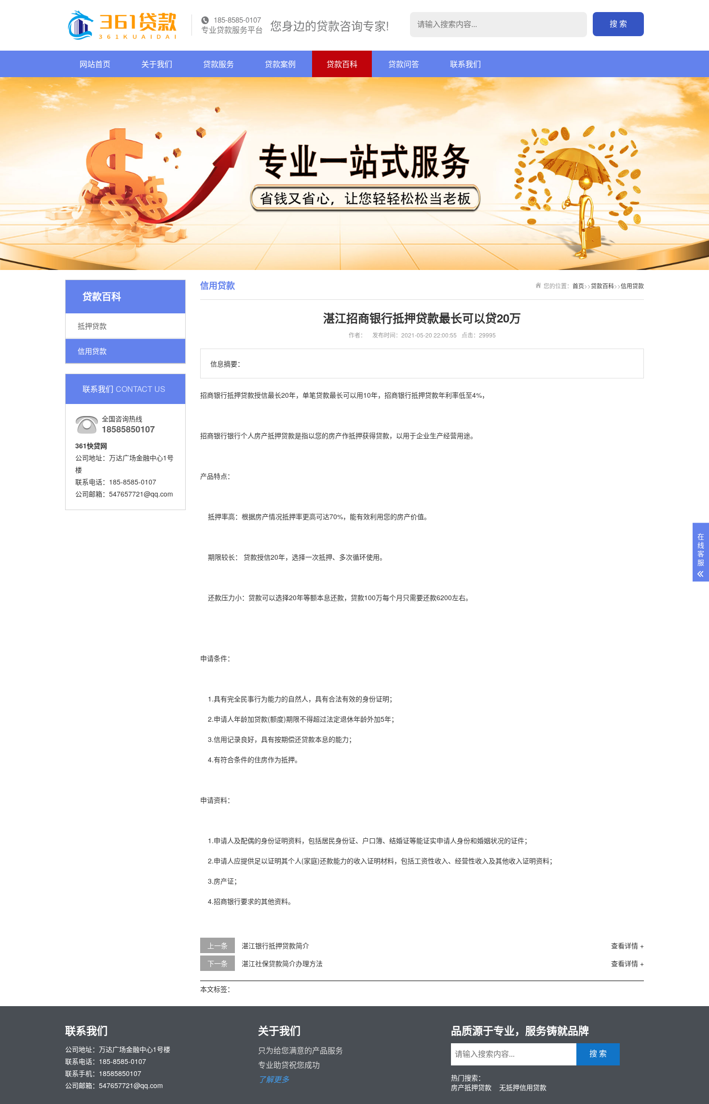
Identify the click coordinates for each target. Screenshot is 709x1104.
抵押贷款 (92, 326)
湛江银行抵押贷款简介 (275, 945)
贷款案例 (280, 63)
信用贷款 (92, 351)
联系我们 (465, 63)
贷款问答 (403, 63)
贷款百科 (342, 63)
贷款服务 (218, 63)
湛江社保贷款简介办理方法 (282, 963)
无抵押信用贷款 (522, 1087)
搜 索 (618, 24)
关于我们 (156, 63)
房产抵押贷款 (471, 1087)
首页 (578, 286)
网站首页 (95, 63)
